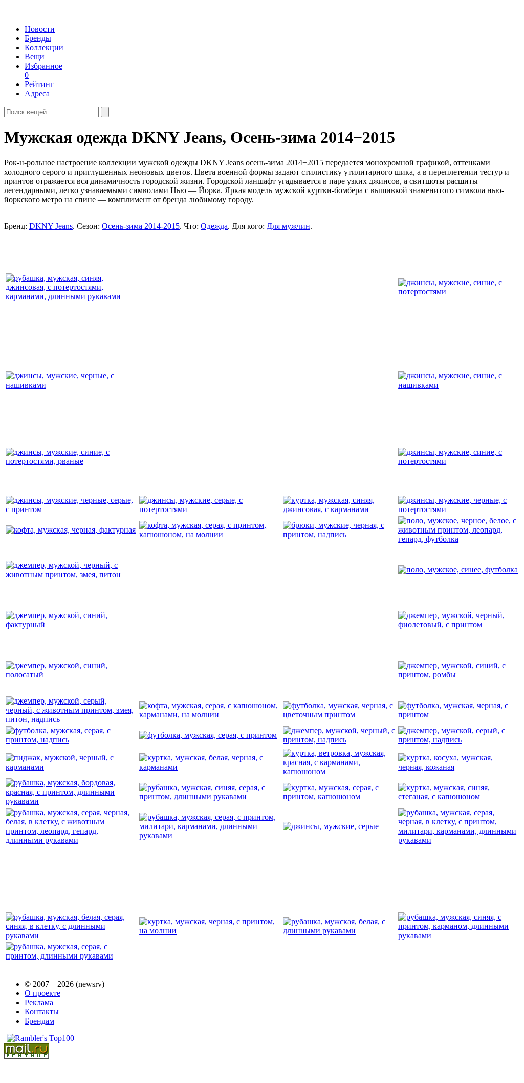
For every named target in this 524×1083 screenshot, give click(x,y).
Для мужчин (288, 226)
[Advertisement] (217, 362)
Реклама (39, 1002)
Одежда (214, 226)
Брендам (39, 1020)
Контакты (42, 1011)
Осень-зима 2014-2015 (141, 226)
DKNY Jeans (51, 226)
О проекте (42, 993)
